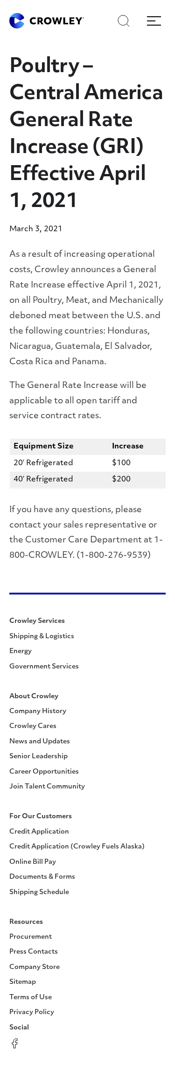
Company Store (34, 967)
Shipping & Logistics (41, 636)
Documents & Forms (42, 877)
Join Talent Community (47, 786)
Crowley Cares (32, 726)
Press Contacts (33, 952)
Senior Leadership (38, 756)
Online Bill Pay (32, 862)
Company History (37, 711)
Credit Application (39, 831)
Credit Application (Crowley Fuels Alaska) (77, 846)
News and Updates (39, 741)
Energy (20, 651)
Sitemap (22, 982)
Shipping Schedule (39, 892)
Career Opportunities (44, 771)
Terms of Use (30, 997)
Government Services (44, 666)
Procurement (30, 937)
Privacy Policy (31, 1012)
